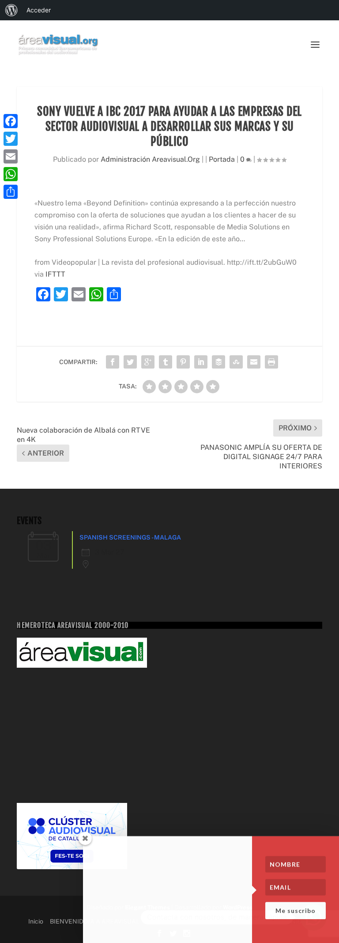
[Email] (10, 156)
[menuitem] (11, 10)
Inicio (35, 921)
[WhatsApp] (10, 174)
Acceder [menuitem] (38, 10)
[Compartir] (10, 192)
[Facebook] (10, 121)
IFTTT (55, 274)
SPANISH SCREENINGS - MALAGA (130, 537)
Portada (222, 159)
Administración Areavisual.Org (150, 159)
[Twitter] (10, 139)
